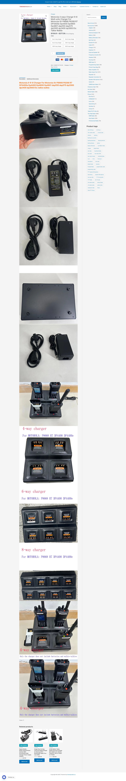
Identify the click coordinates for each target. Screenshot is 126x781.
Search (88, 14)
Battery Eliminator (91, 145)
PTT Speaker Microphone (93, 172)
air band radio (100, 132)
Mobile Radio (90, 164)
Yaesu (98, 187)
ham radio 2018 (98, 153)
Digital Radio (96, 148)
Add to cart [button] (24, 761)
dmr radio (90, 151)
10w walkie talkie (91, 132)
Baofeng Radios (91, 143)
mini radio (97, 161)
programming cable (92, 169)
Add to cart (60, 53)
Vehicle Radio (100, 182)
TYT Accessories (99, 177)
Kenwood (100, 158)
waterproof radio (91, 187)
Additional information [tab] (33, 79)
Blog (60, 6)
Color (52, 36)
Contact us (95, 6)
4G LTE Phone (91, 130)
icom (89, 158)
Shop (55, 6)
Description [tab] (22, 79)
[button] (51, 6)
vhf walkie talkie (91, 185)
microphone (90, 161)
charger (89, 148)
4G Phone (98, 130)
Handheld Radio (101, 156)
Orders (65, 6)
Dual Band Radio (97, 151)
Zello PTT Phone (91, 190)
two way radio (90, 177)
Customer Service (84, 6)
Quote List (103, 6)
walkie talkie (99, 185)
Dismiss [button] (79, 2)
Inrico (94, 158)
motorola (55, 67)
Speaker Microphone (99, 174)
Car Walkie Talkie (101, 145)
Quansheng (90, 174)
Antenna (89, 135)
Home (48, 6)
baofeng (95, 135)
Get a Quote (55, 70)
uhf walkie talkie (91, 182)
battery (98, 143)
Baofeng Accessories (92, 137)
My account (73, 6)
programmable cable (101, 166)
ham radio (90, 153)
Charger (53, 14)
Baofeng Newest (101, 140)
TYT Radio (90, 179)
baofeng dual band (91, 140)
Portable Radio (91, 166)
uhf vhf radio (97, 179)
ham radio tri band (91, 156)
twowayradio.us (71, 774)
